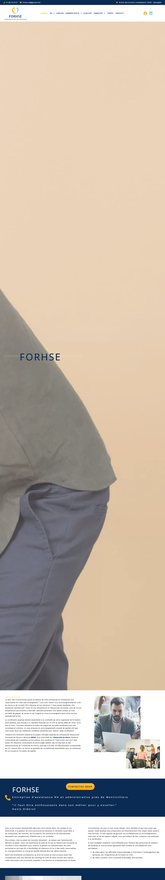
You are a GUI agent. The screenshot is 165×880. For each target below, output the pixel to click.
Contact (119, 13)
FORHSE (25, 789)
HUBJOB (60, 13)
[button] (80, 786)
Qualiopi (88, 13)
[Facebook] (145, 13)
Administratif (72, 13)
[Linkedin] (150, 13)
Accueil (44, 13)
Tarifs (110, 13)
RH (51, 13)
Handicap (98, 13)
